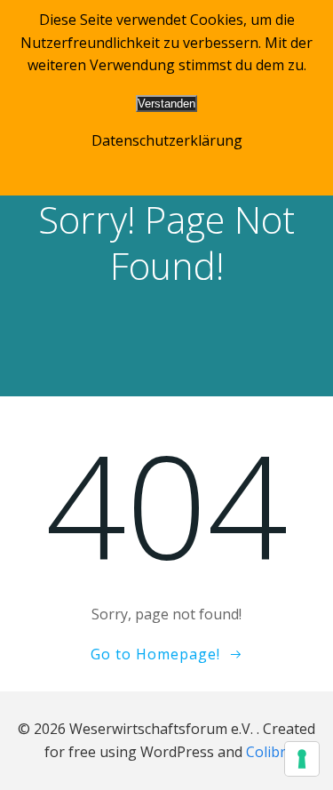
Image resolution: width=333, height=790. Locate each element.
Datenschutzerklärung (166, 140)
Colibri (267, 752)
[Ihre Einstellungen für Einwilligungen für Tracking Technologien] (302, 759)
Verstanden (166, 103)
